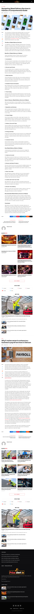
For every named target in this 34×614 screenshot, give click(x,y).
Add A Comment (17, 494)
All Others (3, 6)
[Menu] (2, 1)
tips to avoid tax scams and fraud (15, 399)
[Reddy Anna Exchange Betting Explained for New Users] (9, 239)
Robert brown (6, 12)
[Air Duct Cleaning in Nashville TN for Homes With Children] (4, 322)
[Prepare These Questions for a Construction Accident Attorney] (17, 305)
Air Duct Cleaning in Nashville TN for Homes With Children (16, 321)
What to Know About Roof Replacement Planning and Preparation (9, 489)
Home (11, 608)
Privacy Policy (16, 608)
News (2, 338)
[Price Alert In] (17, 1)
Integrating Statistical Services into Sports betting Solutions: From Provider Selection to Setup (25, 261)
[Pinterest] (2, 43)
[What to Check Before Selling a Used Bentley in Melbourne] (4, 327)
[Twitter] (2, 37)
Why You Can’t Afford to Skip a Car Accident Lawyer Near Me (16, 330)
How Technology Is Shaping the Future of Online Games (9, 276)
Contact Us (22, 608)
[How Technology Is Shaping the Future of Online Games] (9, 269)
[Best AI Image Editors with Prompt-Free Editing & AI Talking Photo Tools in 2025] (25, 482)
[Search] (31, 1)
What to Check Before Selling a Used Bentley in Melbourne (16, 325)
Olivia (3, 317)
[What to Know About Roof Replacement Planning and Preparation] (9, 482)
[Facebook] (2, 35)
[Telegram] (2, 41)
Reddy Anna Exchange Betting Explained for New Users (9, 246)
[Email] (2, 45)
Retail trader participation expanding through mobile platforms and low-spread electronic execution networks (25, 246)
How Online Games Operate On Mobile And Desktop (9, 252)
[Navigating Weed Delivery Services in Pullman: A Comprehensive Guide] (17, 22)
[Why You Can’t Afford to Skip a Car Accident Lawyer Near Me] (4, 331)
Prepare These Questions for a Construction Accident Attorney (16, 316)
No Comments (15, 12)
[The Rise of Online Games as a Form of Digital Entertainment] (25, 269)
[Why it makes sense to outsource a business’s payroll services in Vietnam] (17, 354)
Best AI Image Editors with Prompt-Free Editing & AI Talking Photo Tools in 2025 (25, 489)
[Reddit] (2, 39)
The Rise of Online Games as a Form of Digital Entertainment (24, 276)
